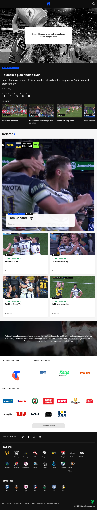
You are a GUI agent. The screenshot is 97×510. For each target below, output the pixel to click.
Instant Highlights (10, 68)
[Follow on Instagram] (40, 436)
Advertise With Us (53, 503)
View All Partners (48, 425)
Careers (27, 503)
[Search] (93, 3)
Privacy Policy (17, 503)
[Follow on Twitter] (34, 436)
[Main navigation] (3, 4)
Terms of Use (6, 503)
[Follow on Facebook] (29, 436)
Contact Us (41, 503)
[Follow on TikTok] (23, 436)
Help (33, 503)
